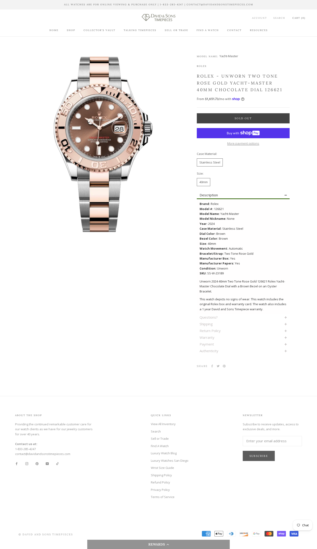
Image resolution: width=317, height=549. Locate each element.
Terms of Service (163, 497)
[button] (158, 544)
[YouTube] (47, 463)
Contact (234, 29)
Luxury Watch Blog (164, 453)
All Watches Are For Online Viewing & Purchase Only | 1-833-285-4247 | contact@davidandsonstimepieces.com (158, 4)
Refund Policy (160, 482)
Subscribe (258, 456)
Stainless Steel (209, 162)
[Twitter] (218, 366)
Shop (71, 29)
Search (279, 17)
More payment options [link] (243, 143)
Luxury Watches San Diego (169, 460)
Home (53, 29)
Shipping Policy (161, 475)
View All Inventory (163, 424)
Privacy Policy (160, 490)
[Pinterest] (224, 366)
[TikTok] (57, 463)
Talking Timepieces (140, 29)
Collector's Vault (99, 29)
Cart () (298, 17)
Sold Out (243, 118)
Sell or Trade (176, 29)
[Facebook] (212, 366)
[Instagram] (26, 463)
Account (259, 17)
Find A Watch (208, 29)
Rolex (202, 65)
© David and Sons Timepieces (46, 534)
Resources (259, 29)
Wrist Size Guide (162, 468)
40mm (203, 182)
